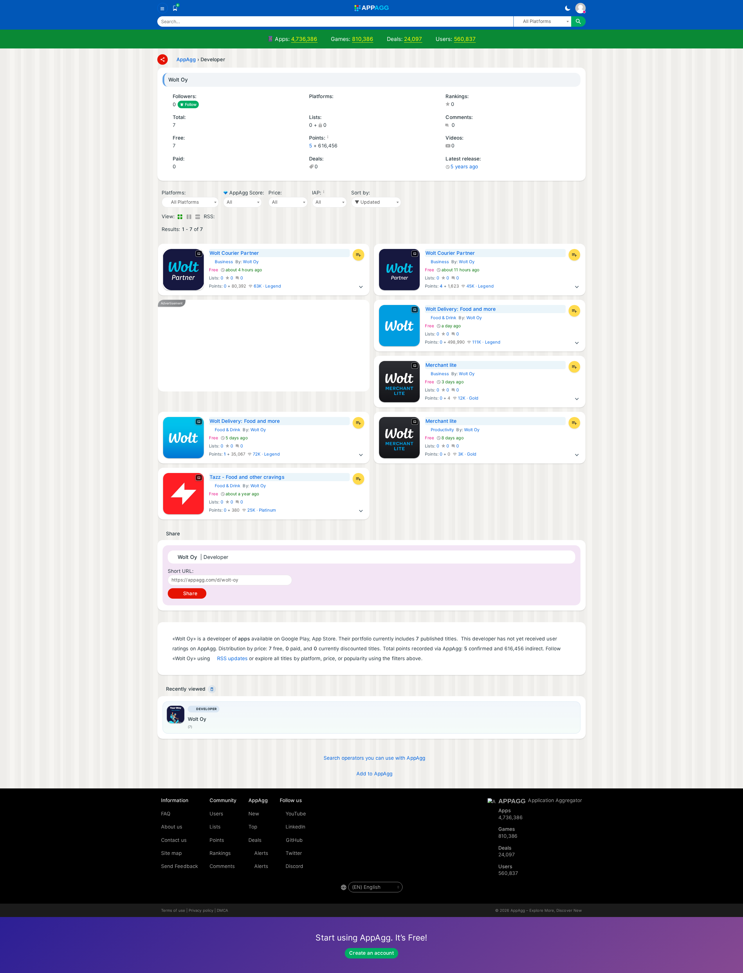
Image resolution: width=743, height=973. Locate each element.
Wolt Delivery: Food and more (460, 309)
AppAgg (186, 59)
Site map (171, 853)
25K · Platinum (261, 510)
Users (216, 814)
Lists (215, 827)
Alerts (261, 853)
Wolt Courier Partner (234, 253)
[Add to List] (358, 255)
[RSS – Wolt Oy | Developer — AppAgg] (220, 216)
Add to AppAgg (374, 774)
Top (252, 827)
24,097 (413, 39)
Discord (295, 866)
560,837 (465, 39)
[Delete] (212, 689)
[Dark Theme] (567, 8)
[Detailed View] (188, 216)
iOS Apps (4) (318, 105)
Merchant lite (441, 365)
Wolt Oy (251, 261)
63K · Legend (267, 286)
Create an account (371, 953)
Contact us (174, 840)
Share (189, 593)
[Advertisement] (263, 345)
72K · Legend (266, 454)
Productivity (439, 429)
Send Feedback (179, 866)
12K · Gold (468, 398)
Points (217, 840)
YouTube (296, 814)
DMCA (222, 910)
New (253, 814)
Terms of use (173, 910)
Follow (190, 104)
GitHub (294, 840)
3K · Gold (467, 454)
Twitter (294, 853)
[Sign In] (580, 8)
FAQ (165, 814)
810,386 (363, 39)
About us (172, 827)
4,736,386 (304, 39)
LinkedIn (296, 827)
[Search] (578, 21)
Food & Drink (441, 317)
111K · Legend (485, 342)
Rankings (220, 853)
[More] (361, 286)
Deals (255, 840)
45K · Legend (479, 286)
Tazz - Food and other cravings (247, 477)
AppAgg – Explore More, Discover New (546, 910)
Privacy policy (201, 910)
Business (221, 261)
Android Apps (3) (311, 105)
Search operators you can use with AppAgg (374, 758)
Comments (222, 866)
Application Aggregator (555, 800)
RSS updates (232, 658)
